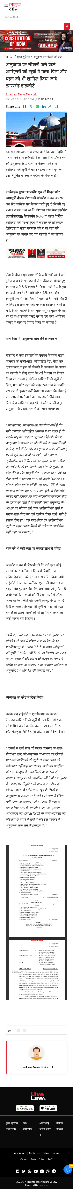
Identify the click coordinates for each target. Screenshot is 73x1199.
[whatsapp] (37, 106)
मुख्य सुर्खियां (23, 57)
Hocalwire (43, 1185)
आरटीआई (44, 1123)
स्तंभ (25, 1123)
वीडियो (59, 1129)
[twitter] (31, 106)
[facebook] (24, 106)
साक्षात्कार (27, 1129)
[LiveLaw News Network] (36, 1053)
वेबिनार (59, 1123)
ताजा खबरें (11, 1129)
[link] (50, 106)
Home (9, 57)
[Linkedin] (44, 106)
